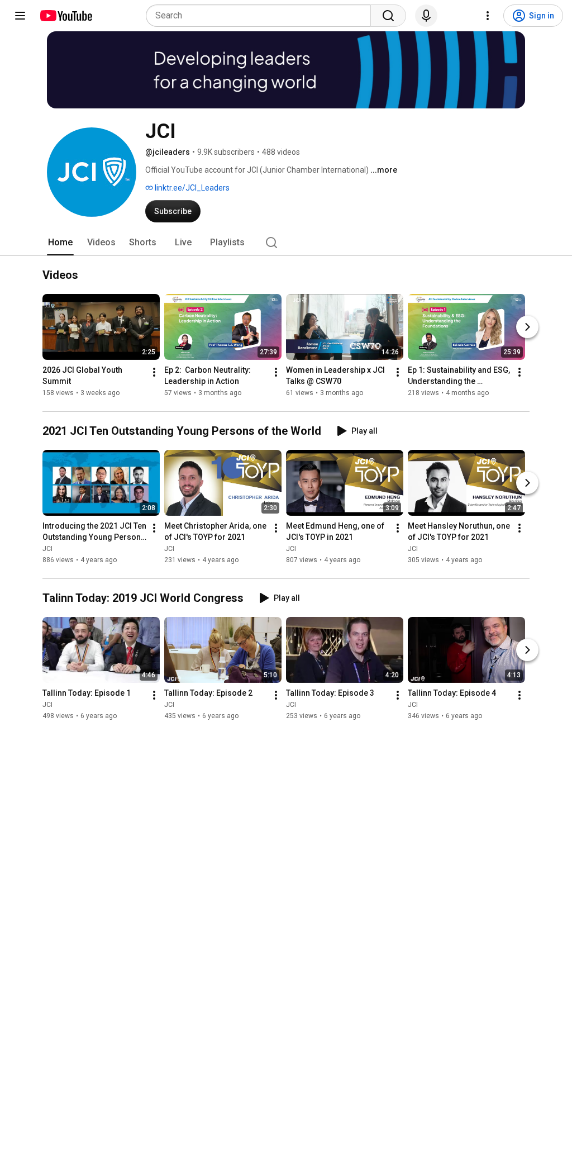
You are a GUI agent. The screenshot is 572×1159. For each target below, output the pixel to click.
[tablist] (286, 242)
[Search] (388, 15)
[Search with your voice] (426, 15)
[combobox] (261, 15)
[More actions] (154, 372)
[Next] (527, 327)
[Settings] (487, 15)
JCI (47, 549)
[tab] (60, 242)
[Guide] (20, 15)
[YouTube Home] (65, 15)
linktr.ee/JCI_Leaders (191, 187)
